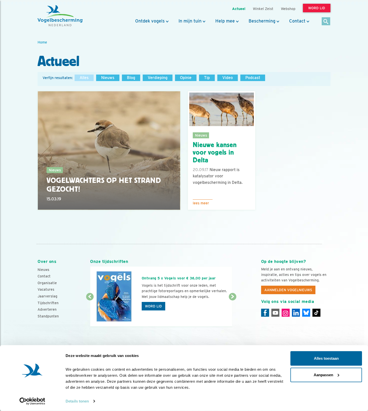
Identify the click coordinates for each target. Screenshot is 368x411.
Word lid (153, 306)
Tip (207, 77)
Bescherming (262, 21)
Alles (84, 77)
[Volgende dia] (232, 311)
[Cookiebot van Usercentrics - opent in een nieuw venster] (32, 401)
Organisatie (47, 283)
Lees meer (201, 203)
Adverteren (47, 309)
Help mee (225, 21)
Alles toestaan (326, 358)
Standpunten (48, 316)
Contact (297, 21)
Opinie (186, 77)
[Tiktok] (316, 313)
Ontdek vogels (150, 21)
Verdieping (157, 77)
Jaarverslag (47, 296)
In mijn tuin (190, 21)
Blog (131, 77)
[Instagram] (286, 313)
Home (42, 42)
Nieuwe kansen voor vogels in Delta (215, 152)
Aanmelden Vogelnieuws (288, 290)
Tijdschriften (48, 303)
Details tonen (77, 401)
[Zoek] (326, 21)
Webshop (288, 9)
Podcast (252, 77)
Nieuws (107, 77)
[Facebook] (265, 313)
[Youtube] (275, 313)
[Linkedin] (296, 313)
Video (227, 77)
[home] (60, 16)
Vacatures (46, 289)
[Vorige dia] (89, 311)
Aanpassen (323, 374)
